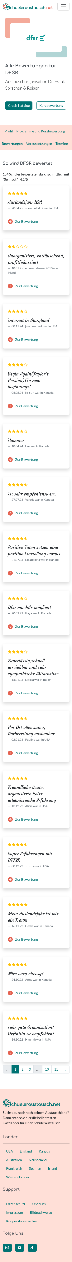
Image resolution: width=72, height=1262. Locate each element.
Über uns (39, 1204)
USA (9, 1151)
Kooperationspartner (22, 1221)
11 (56, 1069)
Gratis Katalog (19, 105)
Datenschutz (15, 1204)
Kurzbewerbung (51, 105)
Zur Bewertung (26, 221)
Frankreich (14, 1168)
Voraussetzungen (39, 143)
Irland (52, 1168)
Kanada (44, 1151)
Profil (9, 131)
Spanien (35, 1168)
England (26, 1151)
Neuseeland (38, 1160)
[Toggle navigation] (63, 6)
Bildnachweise (41, 1212)
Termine (61, 143)
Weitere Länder (17, 1177)
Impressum (14, 1212)
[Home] (28, 6)
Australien (14, 1160)
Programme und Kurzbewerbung (40, 131)
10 (47, 1069)
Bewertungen (12, 143)
